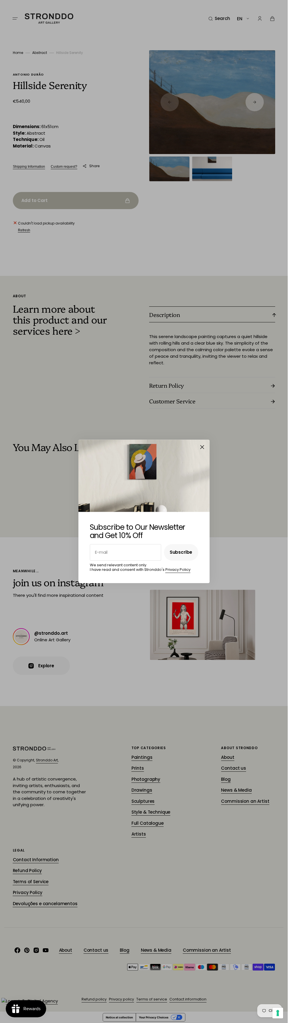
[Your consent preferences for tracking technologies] (277, 1013)
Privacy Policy (177, 569)
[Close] (202, 447)
